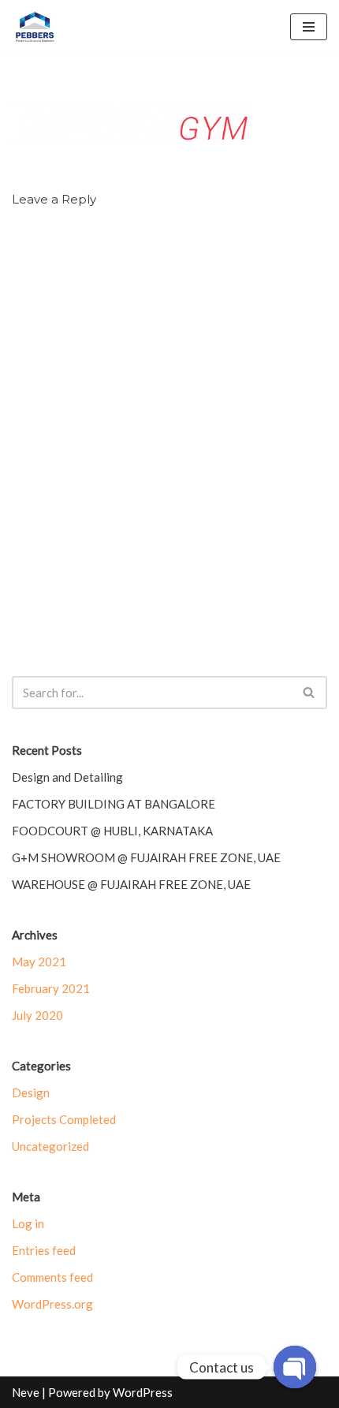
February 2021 (51, 988)
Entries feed (44, 1250)
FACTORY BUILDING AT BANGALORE (113, 804)
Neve (25, 1392)
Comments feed (52, 1277)
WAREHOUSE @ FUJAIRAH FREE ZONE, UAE (131, 884)
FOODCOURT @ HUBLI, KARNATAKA (112, 831)
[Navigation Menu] (308, 26)
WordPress (143, 1392)
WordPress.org (52, 1304)
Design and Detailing (67, 777)
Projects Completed (64, 1119)
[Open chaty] (295, 1367)
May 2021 (39, 961)
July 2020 (37, 1015)
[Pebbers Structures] (35, 27)
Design (31, 1092)
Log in (28, 1223)
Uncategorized (50, 1146)
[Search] (309, 692)
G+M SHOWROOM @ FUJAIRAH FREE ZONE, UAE (146, 857)
